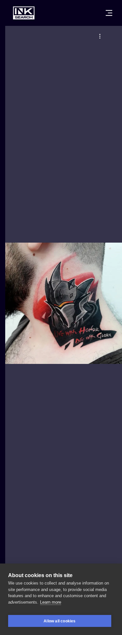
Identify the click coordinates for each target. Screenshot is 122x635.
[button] (100, 36)
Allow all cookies (59, 621)
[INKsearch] (23, 13)
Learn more (50, 602)
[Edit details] (100, 36)
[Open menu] (109, 13)
